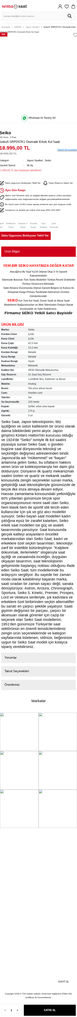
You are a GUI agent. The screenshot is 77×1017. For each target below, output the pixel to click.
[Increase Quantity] (17, 1010)
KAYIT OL (63, 981)
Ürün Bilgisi (12, 251)
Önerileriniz (12, 684)
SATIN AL (50, 1010)
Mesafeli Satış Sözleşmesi (20, 906)
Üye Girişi (9, 847)
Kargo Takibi (11, 884)
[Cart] (73, 6)
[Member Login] (60, 6)
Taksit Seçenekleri (17, 671)
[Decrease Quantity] (5, 1010)
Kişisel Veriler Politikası (18, 917)
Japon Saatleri (35, 160)
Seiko (48, 160)
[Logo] (14, 6)
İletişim (8, 874)
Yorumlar (11, 657)
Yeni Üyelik (10, 841)
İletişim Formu (12, 879)
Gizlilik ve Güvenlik (15, 911)
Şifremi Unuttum (13, 852)
